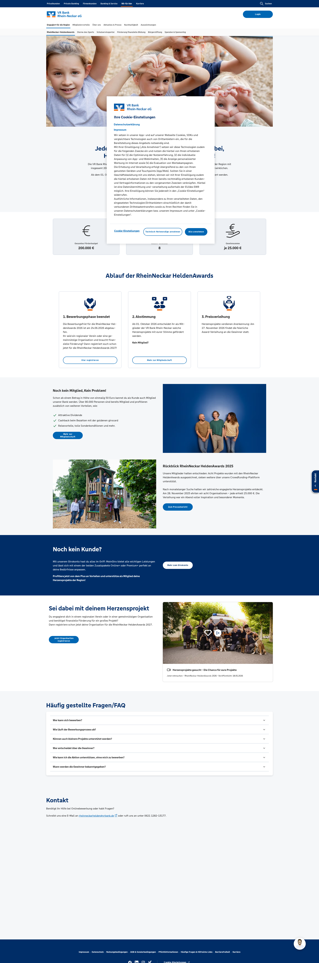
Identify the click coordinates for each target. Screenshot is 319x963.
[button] (159, 720)
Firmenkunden (90, 3)
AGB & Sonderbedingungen (143, 952)
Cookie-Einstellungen (127, 231)
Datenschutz (98, 952)
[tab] (58, 25)
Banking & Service (109, 3)
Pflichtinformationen (168, 952)
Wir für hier (126, 3)
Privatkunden (53, 3)
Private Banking (71, 3)
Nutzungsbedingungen (117, 952)
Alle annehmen (196, 232)
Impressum (84, 952)
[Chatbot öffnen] (300, 944)
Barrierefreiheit (222, 952)
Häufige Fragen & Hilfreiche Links (197, 952)
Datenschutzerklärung (127, 124)
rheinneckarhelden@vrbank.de (96, 815)
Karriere (140, 3)
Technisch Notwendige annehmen (162, 232)
